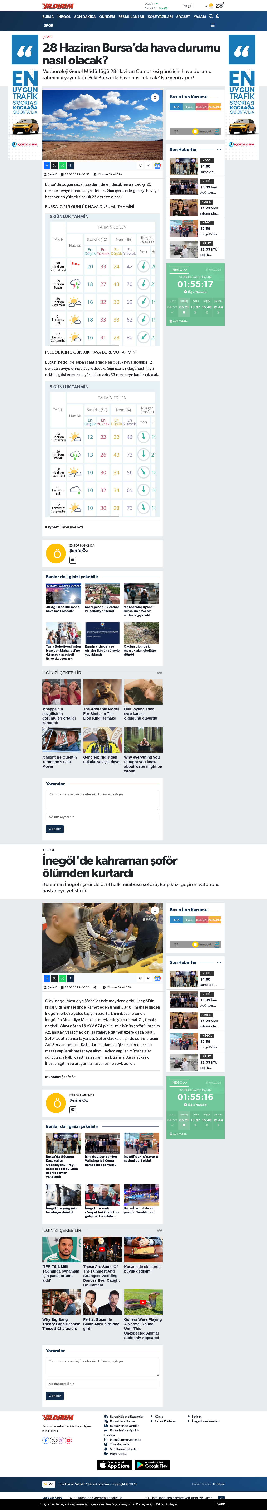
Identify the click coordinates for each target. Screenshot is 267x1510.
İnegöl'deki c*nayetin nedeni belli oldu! (209, 232)
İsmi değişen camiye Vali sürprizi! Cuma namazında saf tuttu (208, 191)
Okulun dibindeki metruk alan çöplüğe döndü (140, 650)
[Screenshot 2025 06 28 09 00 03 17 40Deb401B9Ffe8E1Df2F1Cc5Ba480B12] (102, 449)
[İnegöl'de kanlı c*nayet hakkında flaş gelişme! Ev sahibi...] (102, 1195)
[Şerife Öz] (56, 553)
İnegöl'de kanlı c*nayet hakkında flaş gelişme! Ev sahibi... (102, 1212)
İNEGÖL (64, 17)
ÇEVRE (47, 37)
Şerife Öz (53, 174)
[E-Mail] (72, 560)
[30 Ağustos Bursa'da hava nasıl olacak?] (63, 593)
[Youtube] (68, 1440)
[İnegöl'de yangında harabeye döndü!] (63, 1195)
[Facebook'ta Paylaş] (47, 165)
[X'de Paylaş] (54, 165)
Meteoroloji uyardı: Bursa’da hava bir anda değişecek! (139, 611)
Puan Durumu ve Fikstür (125, 1439)
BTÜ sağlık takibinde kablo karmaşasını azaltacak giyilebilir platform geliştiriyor (209, 253)
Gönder (55, 829)
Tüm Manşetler (120, 1444)
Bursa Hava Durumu (123, 1421)
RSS (51, 1484)
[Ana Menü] (212, 25)
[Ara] (211, 16)
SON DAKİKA (85, 17)
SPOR (48, 25)
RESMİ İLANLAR (131, 17)
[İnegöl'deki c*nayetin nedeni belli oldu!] (141, 1143)
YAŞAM (200, 17)
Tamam (221, 1504)
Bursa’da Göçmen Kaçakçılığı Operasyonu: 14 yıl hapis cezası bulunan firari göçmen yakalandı (210, 170)
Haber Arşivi (118, 1453)
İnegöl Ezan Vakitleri (205, 1421)
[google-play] (152, 1465)
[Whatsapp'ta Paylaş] (62, 165)
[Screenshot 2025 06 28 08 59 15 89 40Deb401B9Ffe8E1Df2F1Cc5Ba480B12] (102, 279)
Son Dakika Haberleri (124, 1449)
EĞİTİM (206, 243)
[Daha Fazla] (70, 165)
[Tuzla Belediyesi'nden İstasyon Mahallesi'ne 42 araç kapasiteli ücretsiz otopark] (63, 633)
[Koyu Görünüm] (217, 16)
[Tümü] (219, 150)
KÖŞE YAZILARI (160, 17)
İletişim (197, 1416)
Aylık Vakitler (180, 321)
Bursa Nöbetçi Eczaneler (127, 1416)
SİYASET (183, 17)
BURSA (48, 17)
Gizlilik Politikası (165, 1421)
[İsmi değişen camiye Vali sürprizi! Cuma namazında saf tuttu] (102, 1143)
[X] (53, 1440)
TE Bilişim (219, 1484)
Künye (159, 1416)
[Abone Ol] (157, 165)
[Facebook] (45, 1440)
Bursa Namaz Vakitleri (124, 1425)
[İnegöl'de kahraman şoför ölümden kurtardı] (102, 938)
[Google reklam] (25, 97)
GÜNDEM (107, 17)
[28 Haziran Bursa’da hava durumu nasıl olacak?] (102, 125)
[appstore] (115, 1465)
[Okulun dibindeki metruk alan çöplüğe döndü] (141, 633)
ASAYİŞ (206, 202)
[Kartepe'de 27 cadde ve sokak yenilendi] (102, 593)
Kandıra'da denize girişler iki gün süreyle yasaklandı (102, 650)
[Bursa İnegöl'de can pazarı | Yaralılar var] (141, 1195)
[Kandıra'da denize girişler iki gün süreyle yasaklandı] (102, 633)
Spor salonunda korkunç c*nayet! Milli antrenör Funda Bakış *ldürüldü (210, 211)
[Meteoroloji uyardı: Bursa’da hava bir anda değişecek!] (141, 593)
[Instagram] (60, 1440)
